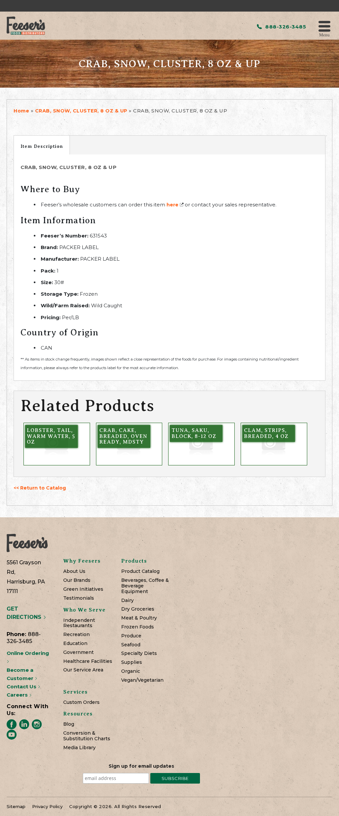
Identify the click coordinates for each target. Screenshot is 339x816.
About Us (74, 571)
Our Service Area (83, 670)
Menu (324, 34)
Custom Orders (81, 702)
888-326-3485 (285, 26)
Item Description (42, 146)
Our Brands (76, 580)
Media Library (79, 748)
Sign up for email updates (141, 766)
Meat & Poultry (139, 618)
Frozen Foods (137, 627)
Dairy (127, 600)
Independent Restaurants (79, 623)
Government (78, 652)
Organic (130, 671)
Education (75, 643)
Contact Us (22, 686)
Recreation (76, 634)
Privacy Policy (47, 806)
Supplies (131, 662)
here (172, 205)
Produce (131, 636)
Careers (18, 695)
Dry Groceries (137, 609)
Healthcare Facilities (87, 661)
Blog (68, 724)
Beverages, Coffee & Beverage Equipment (145, 586)
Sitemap (16, 806)
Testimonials (78, 598)
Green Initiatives (83, 589)
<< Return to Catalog (40, 488)
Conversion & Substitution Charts (86, 736)
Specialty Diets (139, 653)
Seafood (130, 645)
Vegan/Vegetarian (142, 680)
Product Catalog (140, 571)
